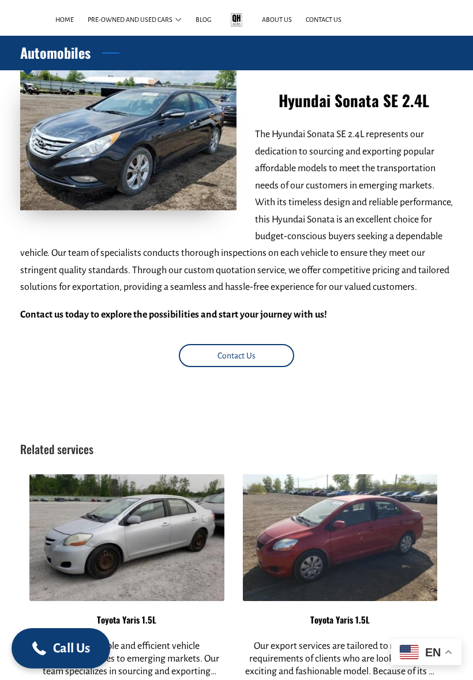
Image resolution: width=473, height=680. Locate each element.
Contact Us (236, 355)
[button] (61, 648)
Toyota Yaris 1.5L (126, 619)
